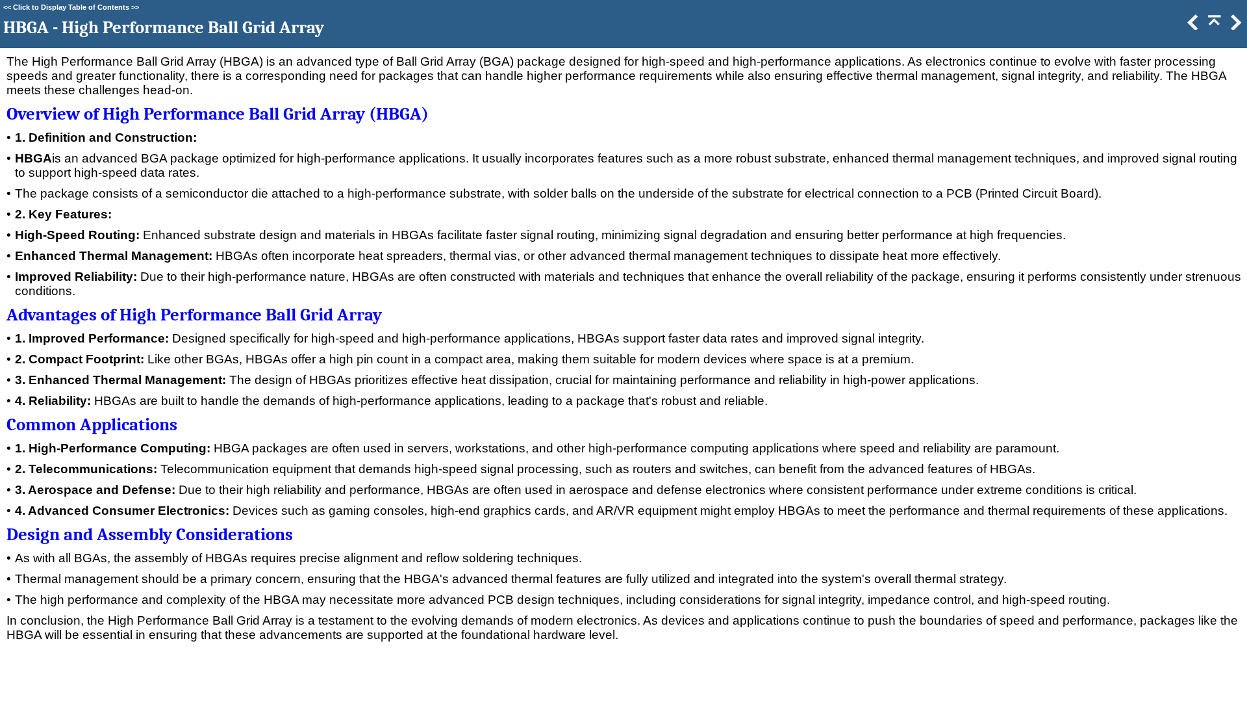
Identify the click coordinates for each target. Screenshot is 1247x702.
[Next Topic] (1235, 25)
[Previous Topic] (1192, 25)
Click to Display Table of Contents (71, 7)
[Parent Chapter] (1213, 25)
